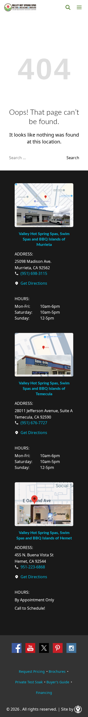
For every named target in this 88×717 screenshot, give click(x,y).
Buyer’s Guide (57, 682)
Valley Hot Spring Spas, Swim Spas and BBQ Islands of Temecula (44, 388)
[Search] (68, 7)
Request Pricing (32, 671)
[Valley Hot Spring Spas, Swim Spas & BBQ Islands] (20, 7)
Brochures (57, 671)
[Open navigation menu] (79, 7)
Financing (44, 692)
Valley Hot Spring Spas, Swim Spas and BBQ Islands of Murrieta (44, 239)
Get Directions (34, 283)
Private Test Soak (29, 682)
